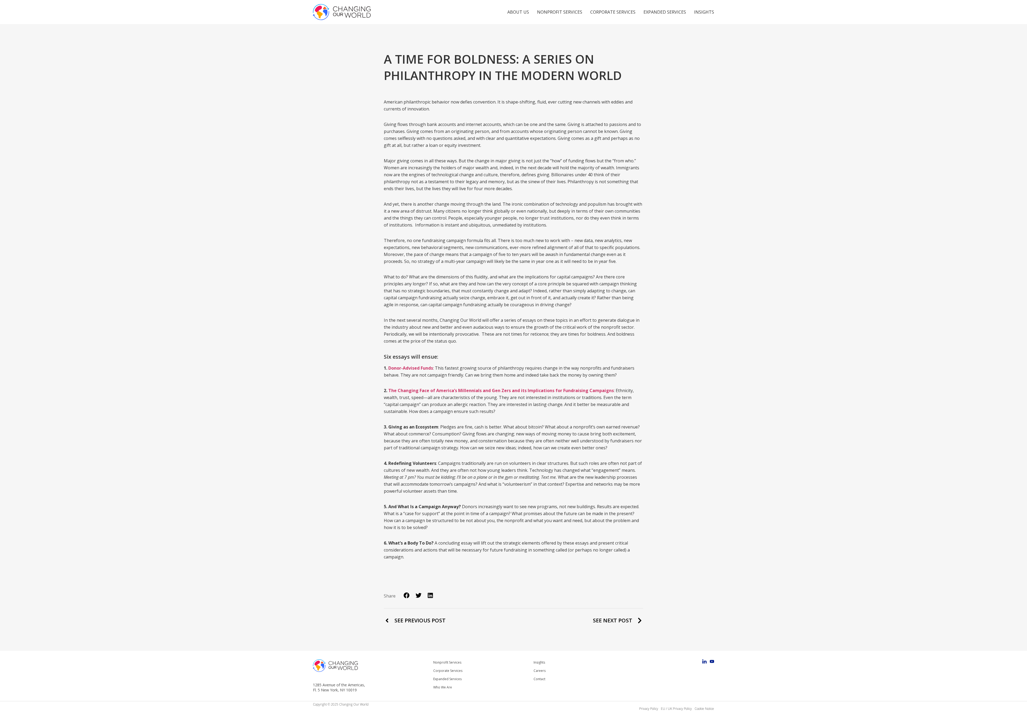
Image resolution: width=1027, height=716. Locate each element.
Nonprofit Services (559, 12)
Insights (704, 12)
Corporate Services (612, 12)
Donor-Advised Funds (410, 368)
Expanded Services (664, 12)
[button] (407, 595)
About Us (518, 12)
